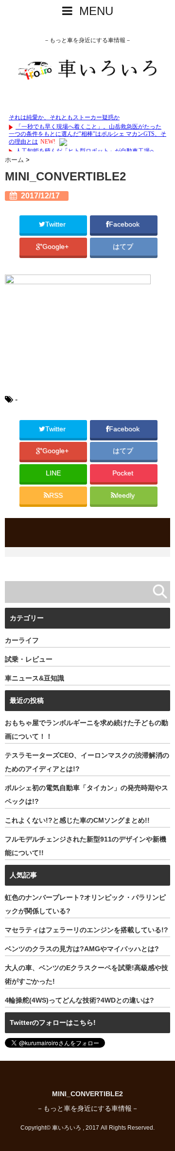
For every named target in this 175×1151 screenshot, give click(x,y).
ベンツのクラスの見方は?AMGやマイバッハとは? (82, 949)
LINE (53, 473)
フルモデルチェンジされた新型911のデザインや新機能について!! (85, 846)
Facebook (125, 224)
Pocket (123, 473)
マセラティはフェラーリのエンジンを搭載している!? (86, 930)
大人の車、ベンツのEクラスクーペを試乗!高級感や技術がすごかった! (86, 974)
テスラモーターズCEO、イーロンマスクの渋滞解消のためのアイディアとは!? (87, 762)
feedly (126, 495)
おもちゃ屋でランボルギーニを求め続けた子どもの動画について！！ (86, 729)
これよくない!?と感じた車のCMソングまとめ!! (77, 820)
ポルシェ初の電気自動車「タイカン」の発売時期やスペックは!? (86, 794)
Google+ (56, 246)
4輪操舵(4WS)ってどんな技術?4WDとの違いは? (79, 1000)
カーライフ (22, 640)
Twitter (56, 224)
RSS (56, 495)
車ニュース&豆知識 (34, 678)
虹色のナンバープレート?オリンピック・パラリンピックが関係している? (85, 904)
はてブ (124, 246)
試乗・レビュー (28, 659)
